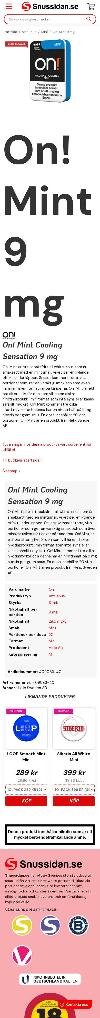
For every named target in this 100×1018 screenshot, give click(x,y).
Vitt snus (57, 596)
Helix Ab (56, 647)
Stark (53, 602)
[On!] (9, 335)
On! (52, 589)
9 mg (53, 612)
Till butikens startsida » (22, 460)
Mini (52, 641)
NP (51, 654)
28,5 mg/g (58, 621)
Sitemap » (11, 471)
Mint (52, 628)
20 (51, 634)
